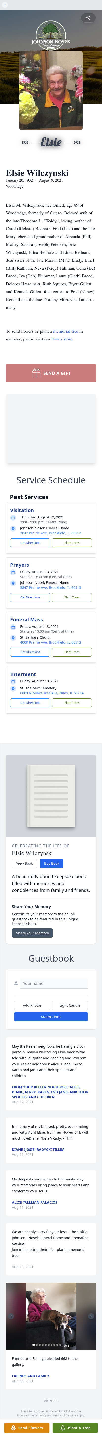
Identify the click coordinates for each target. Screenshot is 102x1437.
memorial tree (65, 331)
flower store (61, 339)
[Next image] (91, 1316)
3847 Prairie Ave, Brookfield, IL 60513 (50, 533)
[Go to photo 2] (37, 1345)
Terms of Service (64, 1415)
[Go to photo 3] (40, 1345)
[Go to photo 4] (43, 1345)
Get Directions (30, 543)
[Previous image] (11, 1316)
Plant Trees (72, 543)
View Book (24, 863)
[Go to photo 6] (49, 1345)
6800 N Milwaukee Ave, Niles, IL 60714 (52, 693)
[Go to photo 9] (57, 1345)
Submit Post (51, 1016)
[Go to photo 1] (33, 1345)
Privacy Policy (37, 1415)
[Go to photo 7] (51, 1345)
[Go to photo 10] (60, 1345)
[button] (51, 1316)
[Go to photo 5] (46, 1345)
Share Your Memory (32, 933)
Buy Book (51, 863)
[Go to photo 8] (54, 1345)
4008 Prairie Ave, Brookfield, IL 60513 (50, 642)
